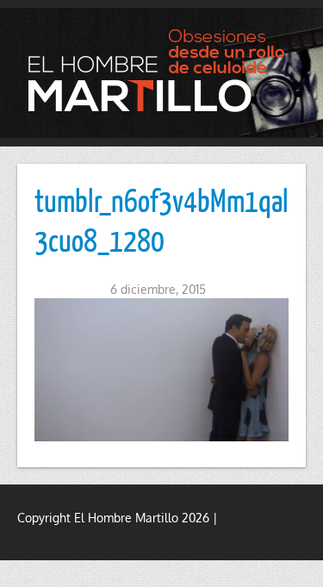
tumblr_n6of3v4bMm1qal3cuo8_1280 (161, 220)
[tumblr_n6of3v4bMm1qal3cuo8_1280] (161, 369)
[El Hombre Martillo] (161, 70)
